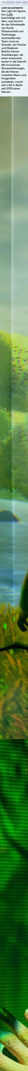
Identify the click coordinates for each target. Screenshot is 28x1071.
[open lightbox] (14, 418)
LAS (9, 14)
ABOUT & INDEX (10, 2)
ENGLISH (18, 2)
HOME (3, 2)
